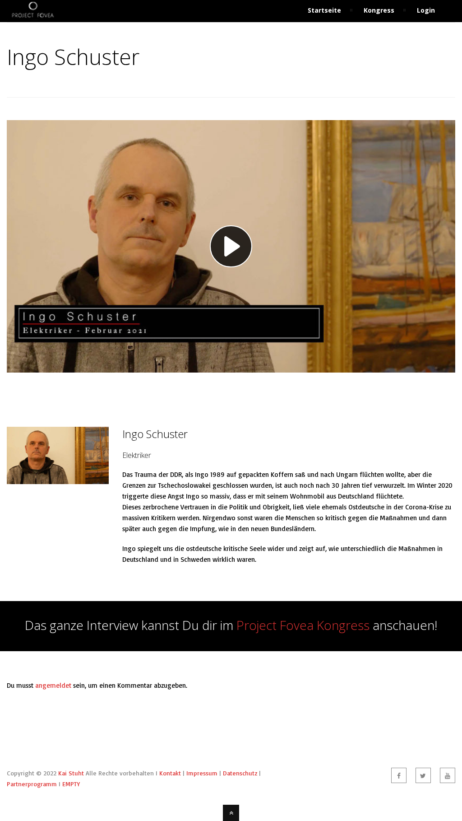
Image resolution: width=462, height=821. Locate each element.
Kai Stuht (71, 773)
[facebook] (399, 775)
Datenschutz (240, 773)
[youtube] (447, 775)
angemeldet (53, 685)
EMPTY (71, 784)
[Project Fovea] (33, 16)
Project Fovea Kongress (303, 625)
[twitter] (423, 775)
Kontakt (170, 773)
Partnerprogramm (32, 784)
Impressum (201, 773)
